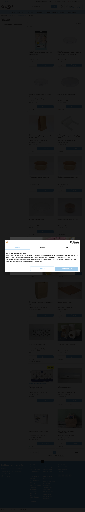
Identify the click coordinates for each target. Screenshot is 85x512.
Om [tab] (67, 247)
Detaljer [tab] (42, 247)
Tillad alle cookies (67, 268)
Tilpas (41, 268)
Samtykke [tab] (18, 247)
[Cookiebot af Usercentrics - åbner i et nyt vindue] (71, 242)
